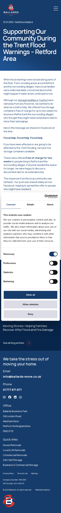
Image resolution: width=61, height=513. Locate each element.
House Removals (12, 445)
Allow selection (30, 304)
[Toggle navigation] (56, 8)
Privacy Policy (8, 473)
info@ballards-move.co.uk (22, 377)
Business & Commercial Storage (20, 465)
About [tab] (50, 204)
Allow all (30, 295)
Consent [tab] (11, 204)
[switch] (53, 263)
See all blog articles (13, 343)
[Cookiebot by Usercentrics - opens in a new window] (45, 196)
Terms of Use (22, 473)
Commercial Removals (15, 455)
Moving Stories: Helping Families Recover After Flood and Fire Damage (28, 328)
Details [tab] (30, 204)
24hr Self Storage (12, 460)
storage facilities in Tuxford (33, 100)
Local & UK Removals (14, 450)
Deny (30, 314)
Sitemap (34, 473)
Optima (47, 490)
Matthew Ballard (24, 22)
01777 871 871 (12, 390)
